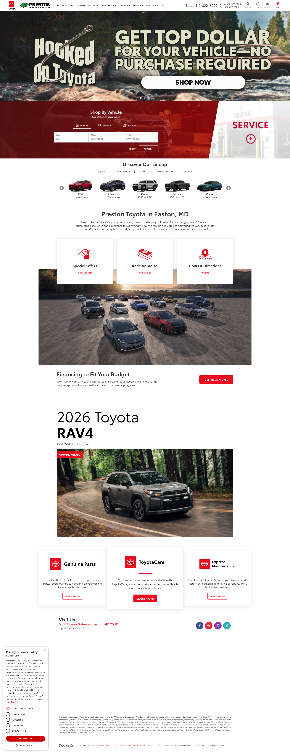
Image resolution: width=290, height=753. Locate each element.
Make (93, 134)
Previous (61, 188)
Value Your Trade (88, 5)
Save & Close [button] (25, 738)
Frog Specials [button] (110, 5)
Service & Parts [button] (141, 5)
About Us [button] (158, 5)
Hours (153, 745)
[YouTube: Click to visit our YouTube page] (209, 625)
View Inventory (69, 455)
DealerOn (99, 745)
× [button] (45, 650)
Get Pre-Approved (216, 379)
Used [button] (72, 5)
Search (148, 148)
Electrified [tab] (188, 171)
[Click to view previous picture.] (22, 56)
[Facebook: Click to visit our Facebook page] (199, 625)
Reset (132, 148)
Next (228, 188)
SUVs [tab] (164, 171)
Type (58, 134)
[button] (141, 98)
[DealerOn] (66, 745)
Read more (16, 702)
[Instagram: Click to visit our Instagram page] (218, 625)
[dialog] (25, 698)
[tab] (82, 125)
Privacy (115, 745)
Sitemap (107, 745)
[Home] (57, 5)
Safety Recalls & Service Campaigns (135, 745)
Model (129, 134)
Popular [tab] (101, 171)
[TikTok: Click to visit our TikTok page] (227, 625)
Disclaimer (7, 13)
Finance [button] (125, 5)
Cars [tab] (122, 171)
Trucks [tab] (142, 171)
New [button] (64, 5)
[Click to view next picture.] (268, 56)
